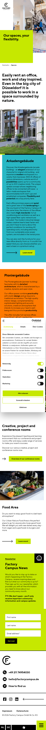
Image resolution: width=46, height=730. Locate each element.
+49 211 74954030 (19, 672)
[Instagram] (10, 699)
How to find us (17, 686)
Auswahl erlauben (23, 400)
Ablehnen (23, 407)
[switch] (40, 370)
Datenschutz (22, 711)
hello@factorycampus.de (24, 679)
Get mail (11, 641)
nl (2, 727)
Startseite (5, 65)
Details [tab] (23, 327)
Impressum (7, 711)
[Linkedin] (16, 699)
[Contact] (24, 727)
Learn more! (27, 253)
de (8, 727)
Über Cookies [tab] (38, 327)
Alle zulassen (23, 393)
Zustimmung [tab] (8, 327)
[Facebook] (4, 699)
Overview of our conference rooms (25, 459)
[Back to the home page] (6, 6)
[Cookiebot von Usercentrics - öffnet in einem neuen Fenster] (34, 320)
